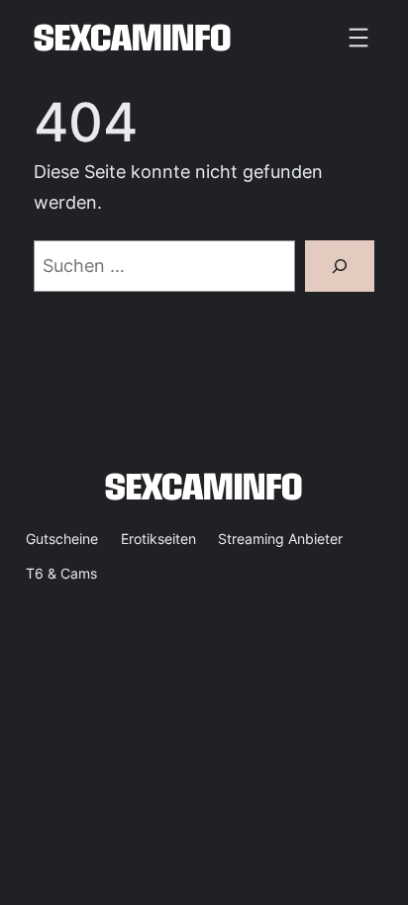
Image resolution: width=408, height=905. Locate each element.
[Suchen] (339, 266)
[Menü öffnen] (358, 37)
